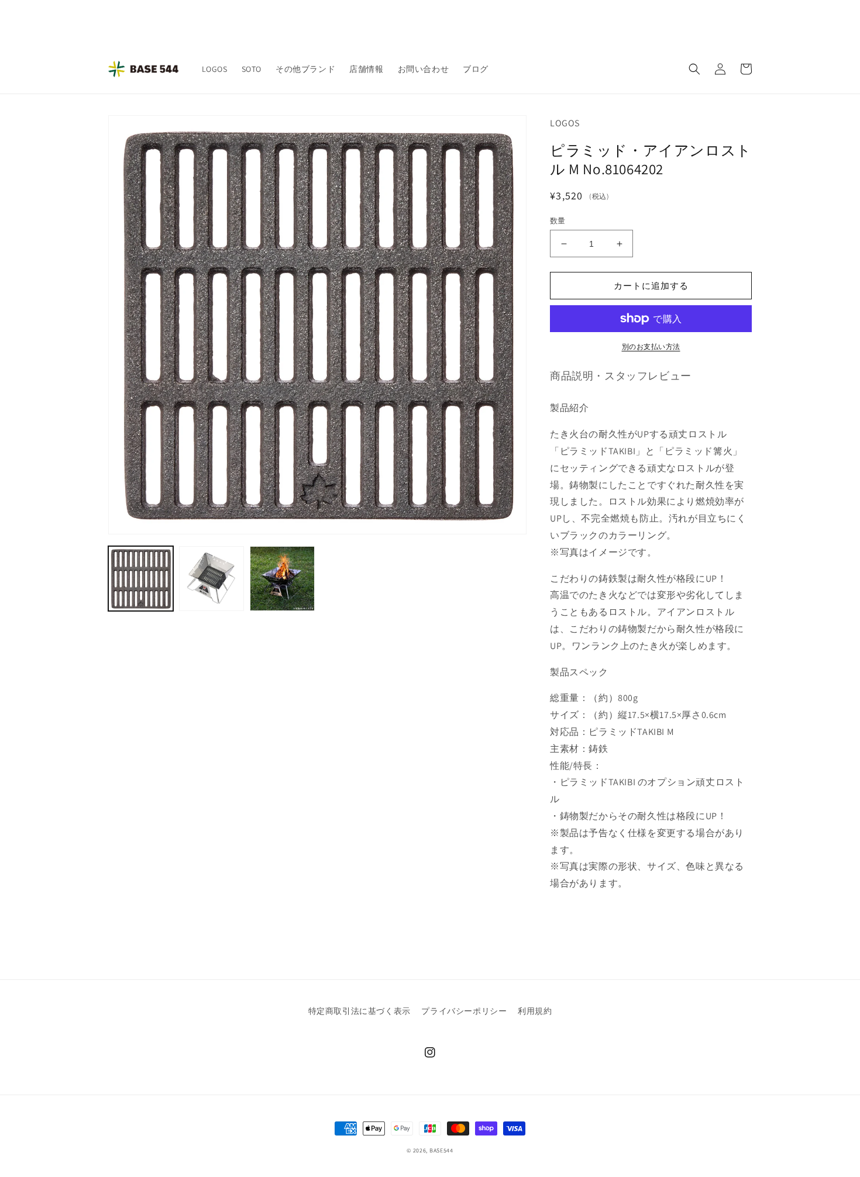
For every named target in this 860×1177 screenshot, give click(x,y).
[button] (694, 69)
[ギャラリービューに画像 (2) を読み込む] (211, 578)
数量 (558, 221)
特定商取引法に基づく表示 (359, 1011)
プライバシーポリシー (464, 1011)
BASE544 (441, 1150)
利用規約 (535, 1011)
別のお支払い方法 (651, 346)
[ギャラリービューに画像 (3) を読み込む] (282, 578)
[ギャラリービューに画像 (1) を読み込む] (140, 578)
